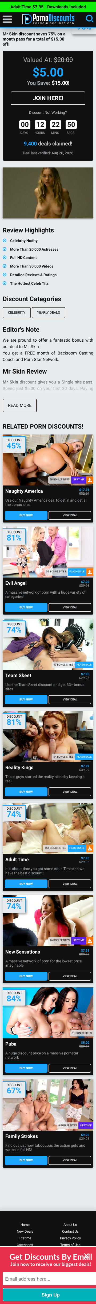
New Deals (25, 1231)
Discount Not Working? (48, 112)
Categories (25, 1245)
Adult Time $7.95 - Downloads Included (48, 6)
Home (25, 1225)
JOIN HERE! (48, 98)
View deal (70, 515)
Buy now (26, 515)
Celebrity (16, 313)
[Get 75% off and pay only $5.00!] (48, 193)
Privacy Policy (70, 1238)
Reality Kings (19, 767)
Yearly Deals (48, 313)
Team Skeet (18, 675)
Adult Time (17, 859)
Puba (11, 1044)
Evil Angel (16, 583)
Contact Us (70, 1231)
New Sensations (22, 952)
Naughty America (24, 491)
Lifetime (25, 1238)
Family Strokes (21, 1136)
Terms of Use (70, 1245)
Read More (19, 405)
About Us (70, 1225)
